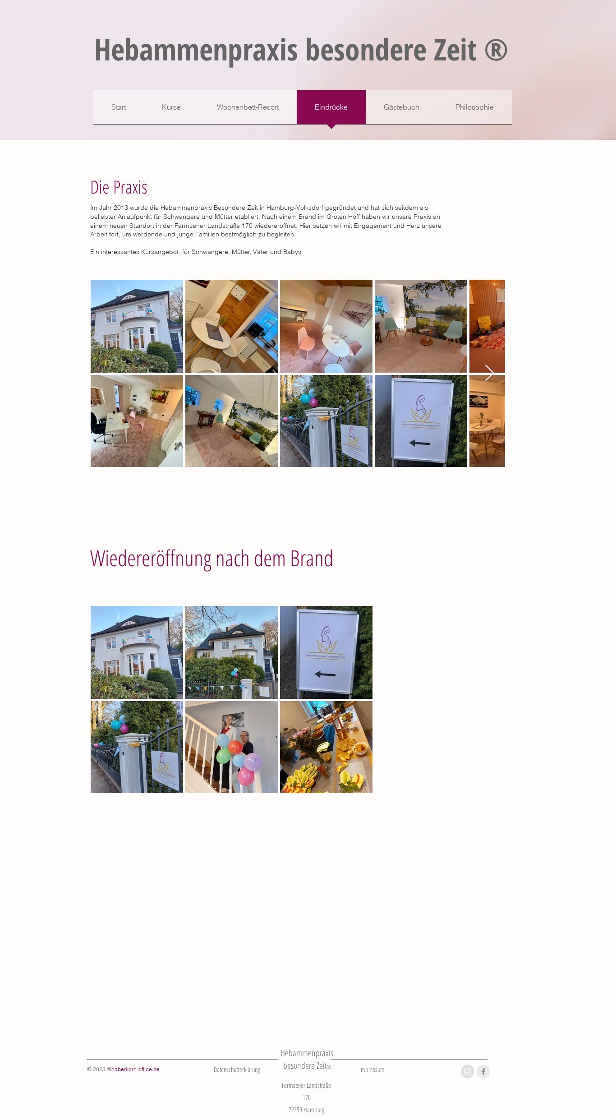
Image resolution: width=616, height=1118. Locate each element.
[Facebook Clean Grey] (483, 1071)
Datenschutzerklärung (237, 1069)
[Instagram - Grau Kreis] (467, 1071)
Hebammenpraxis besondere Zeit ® (301, 48)
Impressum (372, 1069)
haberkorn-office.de (135, 1069)
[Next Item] (489, 373)
